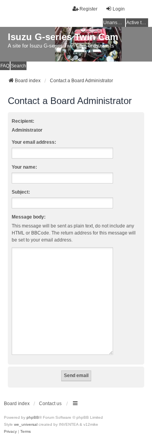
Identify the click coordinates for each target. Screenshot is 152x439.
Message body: (29, 217)
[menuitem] (10, 431)
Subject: (21, 192)
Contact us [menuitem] (50, 403)
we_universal (25, 424)
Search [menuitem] (18, 66)
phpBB (33, 417)
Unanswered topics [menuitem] (114, 22)
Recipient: (23, 121)
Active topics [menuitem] (137, 22)
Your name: (24, 167)
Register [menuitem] (88, 9)
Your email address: (34, 142)
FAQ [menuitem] (4, 66)
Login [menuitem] (119, 9)
